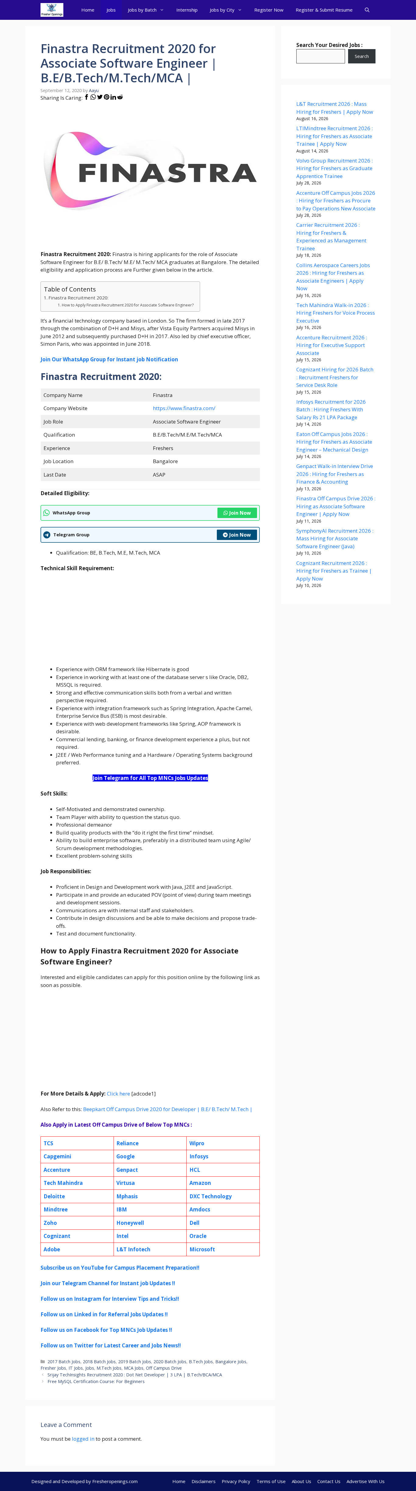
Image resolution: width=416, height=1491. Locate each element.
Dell (194, 1222)
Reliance (127, 1143)
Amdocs (199, 1209)
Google (125, 1156)
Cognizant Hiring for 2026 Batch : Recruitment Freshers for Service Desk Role (334, 377)
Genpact (127, 1169)
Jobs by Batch (142, 10)
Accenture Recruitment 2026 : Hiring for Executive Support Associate (331, 345)
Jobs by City (222, 10)
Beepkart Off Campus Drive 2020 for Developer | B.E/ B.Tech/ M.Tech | (167, 1109)
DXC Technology (210, 1196)
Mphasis (127, 1196)
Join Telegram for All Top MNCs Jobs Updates (150, 777)
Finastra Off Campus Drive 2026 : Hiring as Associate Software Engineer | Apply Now (335, 506)
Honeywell (130, 1222)
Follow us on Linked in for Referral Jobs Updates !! (104, 1314)
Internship (187, 10)
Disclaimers (204, 1481)
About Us (301, 1481)
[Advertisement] (150, 622)
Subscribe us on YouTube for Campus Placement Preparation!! (120, 1267)
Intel (122, 1235)
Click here (118, 1093)
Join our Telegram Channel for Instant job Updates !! (108, 1283)
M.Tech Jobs (109, 1368)
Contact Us (328, 1481)
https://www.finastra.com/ (184, 408)
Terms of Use (271, 1481)
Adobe (52, 1249)
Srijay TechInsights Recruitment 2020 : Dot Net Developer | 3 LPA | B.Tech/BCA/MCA (135, 1375)
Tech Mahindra (63, 1182)
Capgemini (57, 1156)
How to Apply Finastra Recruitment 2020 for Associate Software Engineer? (127, 305)
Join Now (240, 513)
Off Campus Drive (164, 1368)
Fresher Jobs (53, 1368)
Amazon (200, 1182)
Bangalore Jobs (230, 1361)
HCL (194, 1169)
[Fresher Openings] (52, 10)
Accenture (57, 1169)
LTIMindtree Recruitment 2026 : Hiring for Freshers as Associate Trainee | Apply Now (334, 136)
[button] (367, 10)
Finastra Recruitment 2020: (78, 298)
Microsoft (202, 1249)
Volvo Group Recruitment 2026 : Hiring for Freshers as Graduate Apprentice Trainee (334, 168)
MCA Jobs (133, 1368)
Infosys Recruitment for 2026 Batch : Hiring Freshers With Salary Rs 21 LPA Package (331, 409)
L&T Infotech (133, 1249)
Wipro (196, 1143)
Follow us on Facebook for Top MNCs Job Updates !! (106, 1329)
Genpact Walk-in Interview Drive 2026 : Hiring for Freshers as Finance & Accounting (334, 474)
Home (87, 10)
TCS (48, 1143)
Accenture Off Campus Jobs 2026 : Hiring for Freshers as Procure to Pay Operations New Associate (335, 200)
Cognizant (57, 1235)
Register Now (269, 10)
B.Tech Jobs (201, 1361)
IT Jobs (76, 1368)
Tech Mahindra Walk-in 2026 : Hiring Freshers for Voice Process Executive (335, 313)
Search (362, 56)
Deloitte (54, 1196)
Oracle (197, 1235)
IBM (121, 1209)
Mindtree (56, 1209)
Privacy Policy (236, 1481)
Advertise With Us (366, 1481)
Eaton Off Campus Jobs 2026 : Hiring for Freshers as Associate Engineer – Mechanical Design (334, 442)
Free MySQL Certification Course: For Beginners (96, 1381)
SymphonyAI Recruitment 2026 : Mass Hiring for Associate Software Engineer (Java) (334, 538)
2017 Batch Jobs (64, 1361)
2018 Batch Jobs (99, 1361)
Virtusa (125, 1182)
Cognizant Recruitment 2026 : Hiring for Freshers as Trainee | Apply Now (334, 571)
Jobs (111, 10)
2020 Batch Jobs (169, 1361)
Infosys (198, 1156)
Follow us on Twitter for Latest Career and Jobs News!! (111, 1345)
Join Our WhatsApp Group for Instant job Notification (109, 359)
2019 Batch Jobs (134, 1361)
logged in (83, 1438)
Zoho (50, 1222)
